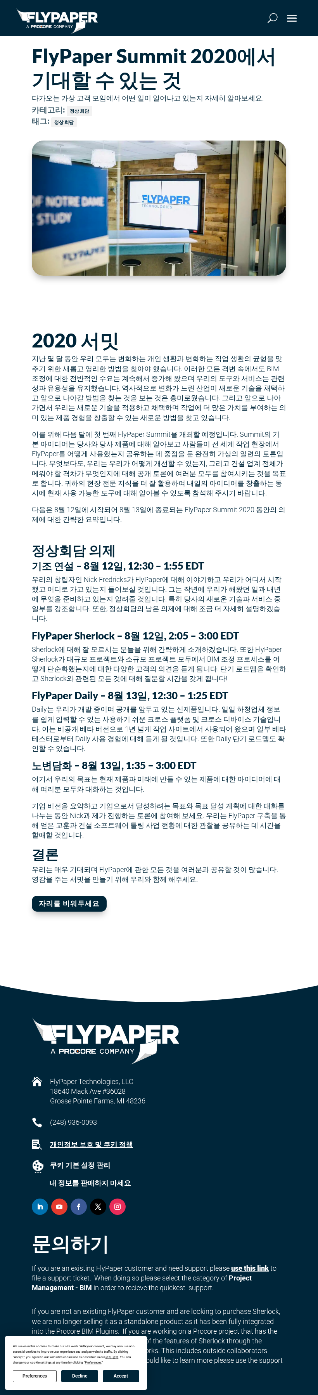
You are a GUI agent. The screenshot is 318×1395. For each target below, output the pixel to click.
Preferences (34, 1376)
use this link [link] (250, 1268)
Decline (79, 1376)
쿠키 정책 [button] (111, 1357)
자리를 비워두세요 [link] (69, 903)
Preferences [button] (93, 1362)
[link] (57, 21)
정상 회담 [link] (79, 111)
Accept (121, 1376)
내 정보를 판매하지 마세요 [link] (90, 1183)
